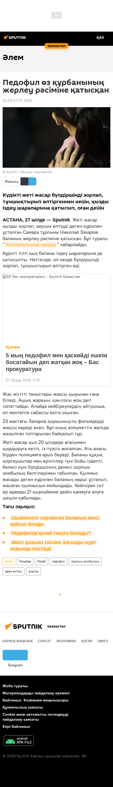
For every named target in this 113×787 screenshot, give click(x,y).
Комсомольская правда (31, 244)
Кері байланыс (16, 726)
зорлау (33, 571)
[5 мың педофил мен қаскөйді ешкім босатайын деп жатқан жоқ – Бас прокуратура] (56, 307)
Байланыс (12, 700)
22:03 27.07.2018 (17, 100)
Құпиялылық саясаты (23, 707)
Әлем (9, 561)
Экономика (66, 641)
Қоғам (13, 347)
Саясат (44, 641)
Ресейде (25, 561)
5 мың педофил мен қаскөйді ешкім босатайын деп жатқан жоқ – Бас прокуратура (56, 362)
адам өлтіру (13, 571)
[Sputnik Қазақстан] (16, 39)
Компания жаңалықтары (46, 700)
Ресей (41, 561)
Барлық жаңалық (18, 641)
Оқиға (102, 641)
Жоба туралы (15, 686)
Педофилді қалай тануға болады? (51, 533)
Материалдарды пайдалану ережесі (36, 693)
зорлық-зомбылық (85, 561)
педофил (58, 561)
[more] (104, 379)
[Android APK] (19, 741)
